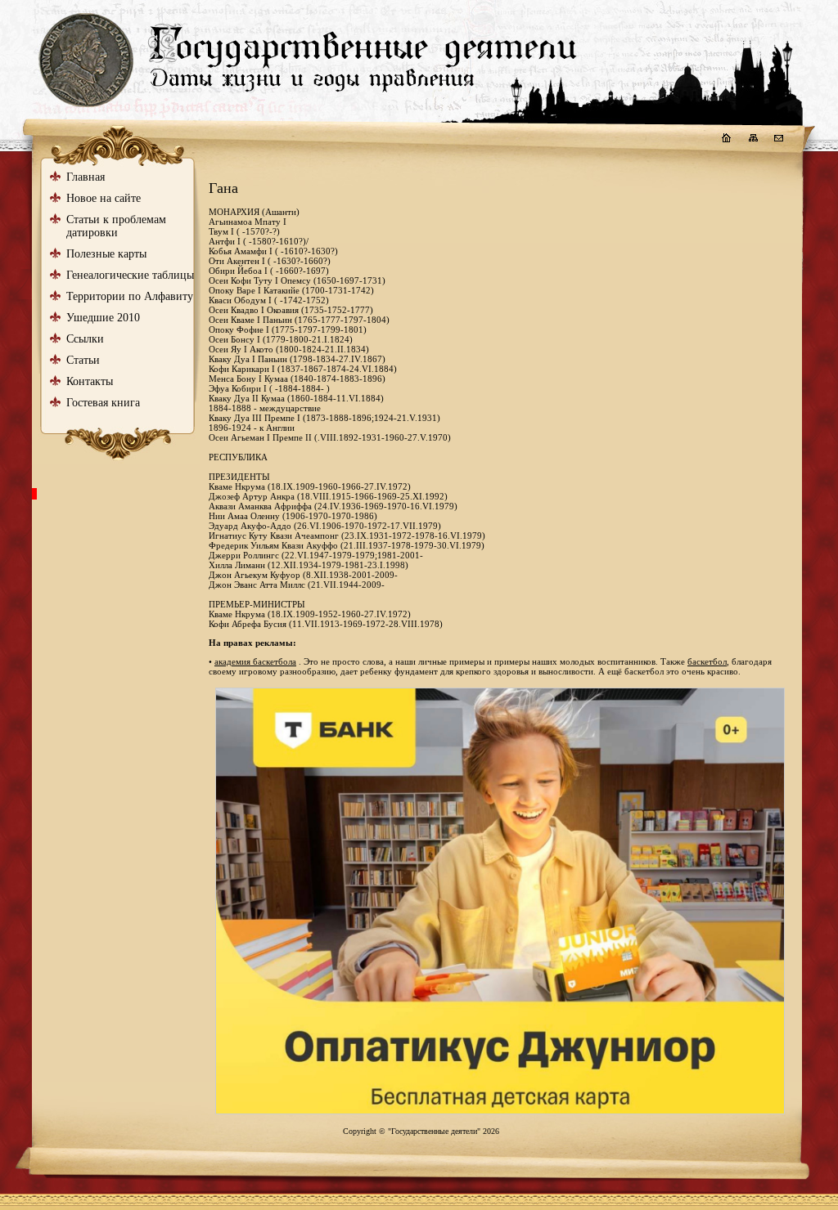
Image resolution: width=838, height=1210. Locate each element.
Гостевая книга (103, 403)
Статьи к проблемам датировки (116, 226)
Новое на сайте (103, 198)
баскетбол (707, 661)
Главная (85, 177)
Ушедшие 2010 (103, 317)
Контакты (89, 381)
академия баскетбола (255, 661)
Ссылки (85, 339)
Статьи (83, 360)
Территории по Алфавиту (129, 296)
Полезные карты (106, 254)
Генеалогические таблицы (130, 275)
